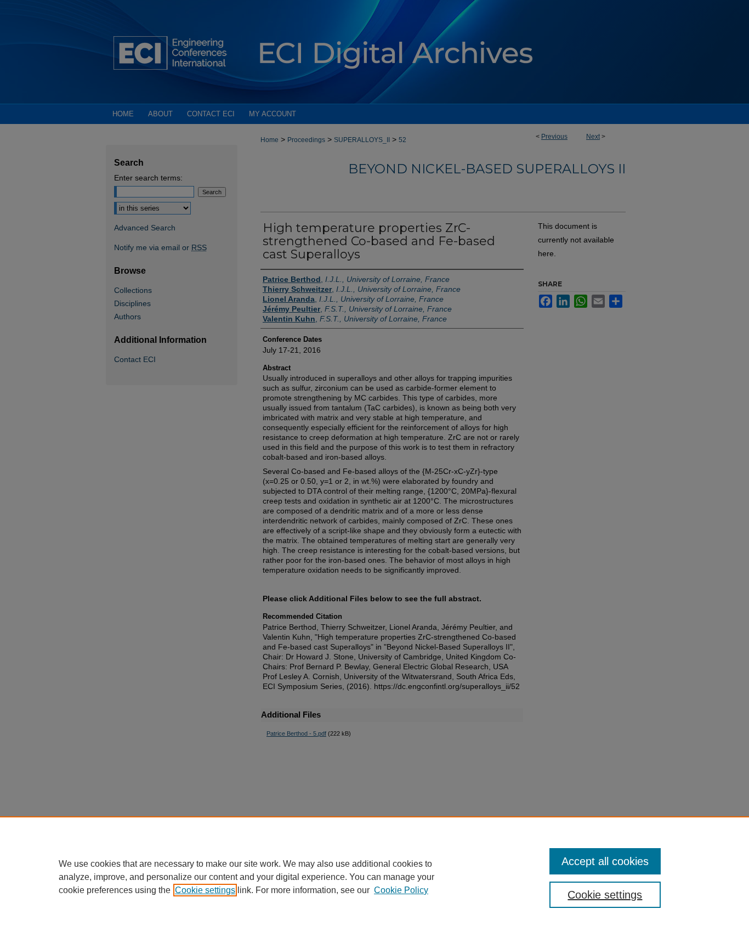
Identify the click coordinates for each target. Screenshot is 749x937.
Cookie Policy (401, 890)
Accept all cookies (605, 861)
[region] (374, 876)
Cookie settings (205, 890)
